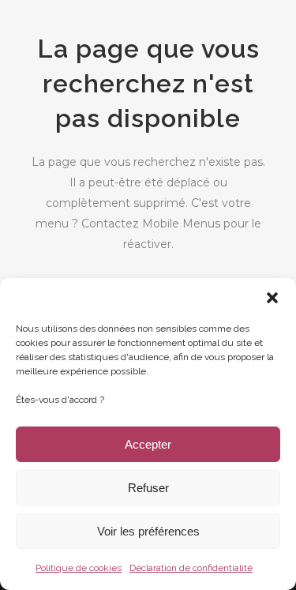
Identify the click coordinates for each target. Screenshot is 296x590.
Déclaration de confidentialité (191, 567)
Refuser (148, 487)
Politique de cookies (79, 567)
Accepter (148, 444)
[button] (272, 298)
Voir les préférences (148, 531)
